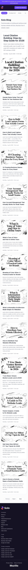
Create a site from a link (6, 554)
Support (3, 522)
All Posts (4, 13)
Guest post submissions (7, 528)
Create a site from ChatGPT (7, 556)
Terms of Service (18, 563)
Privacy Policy (9, 563)
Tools (2, 536)
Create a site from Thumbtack (8, 550)
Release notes (4, 524)
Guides (19, 13)
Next (20, 499)
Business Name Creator (6, 538)
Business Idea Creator (6, 540)
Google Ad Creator (5, 542)
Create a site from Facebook (7, 548)
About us (3, 514)
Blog (2, 526)
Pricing (2, 516)
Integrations (4, 520)
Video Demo (4, 530)
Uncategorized (12, 13)
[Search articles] (25, 13)
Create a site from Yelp (6, 552)
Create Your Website (21, 7)
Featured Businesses (6, 518)
